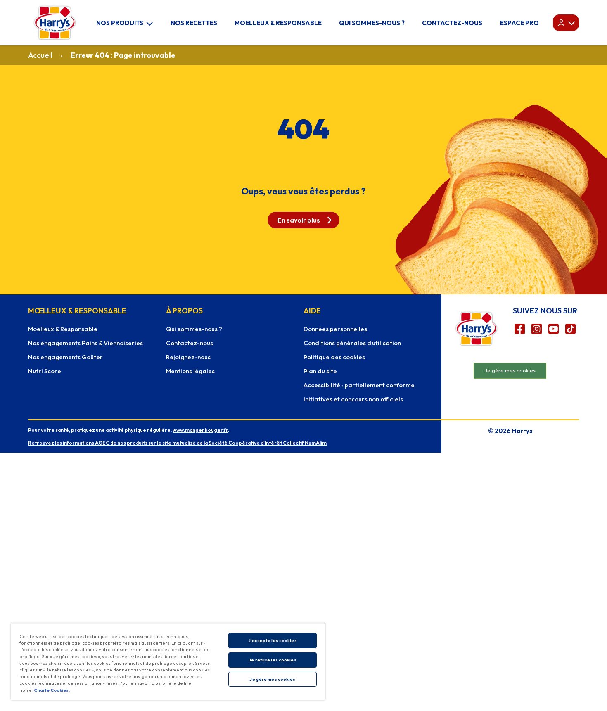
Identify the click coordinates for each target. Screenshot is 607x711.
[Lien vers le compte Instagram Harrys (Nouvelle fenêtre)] (536, 329)
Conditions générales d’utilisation (352, 343)
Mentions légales (190, 371)
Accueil (40, 55)
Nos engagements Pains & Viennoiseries (85, 343)
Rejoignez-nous (188, 357)
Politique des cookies (334, 357)
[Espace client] (566, 22)
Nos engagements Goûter (65, 357)
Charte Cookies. (52, 690)
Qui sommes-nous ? (372, 23)
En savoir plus (298, 220)
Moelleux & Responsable (278, 23)
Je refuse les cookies (272, 660)
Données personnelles (335, 329)
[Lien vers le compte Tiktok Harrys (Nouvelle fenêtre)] (570, 329)
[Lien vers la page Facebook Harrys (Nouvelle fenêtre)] (520, 329)
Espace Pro (519, 23)
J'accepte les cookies (272, 640)
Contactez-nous (452, 23)
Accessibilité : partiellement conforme (359, 385)
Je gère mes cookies (510, 370)
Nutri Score (44, 371)
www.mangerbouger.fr (200, 430)
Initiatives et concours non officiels (353, 399)
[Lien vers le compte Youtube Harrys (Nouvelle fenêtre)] (553, 329)
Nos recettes (194, 23)
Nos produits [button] (119, 23)
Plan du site (320, 371)
